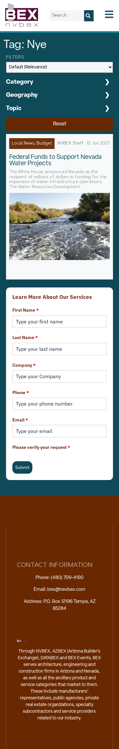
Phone (20, 392)
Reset (59, 124)
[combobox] (67, 15)
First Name (25, 310)
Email (20, 420)
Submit (22, 467)
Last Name (25, 337)
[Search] (89, 15)
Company (24, 365)
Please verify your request (41, 447)
